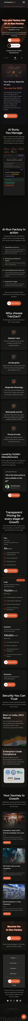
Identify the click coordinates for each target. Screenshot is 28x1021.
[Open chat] (23, 1016)
